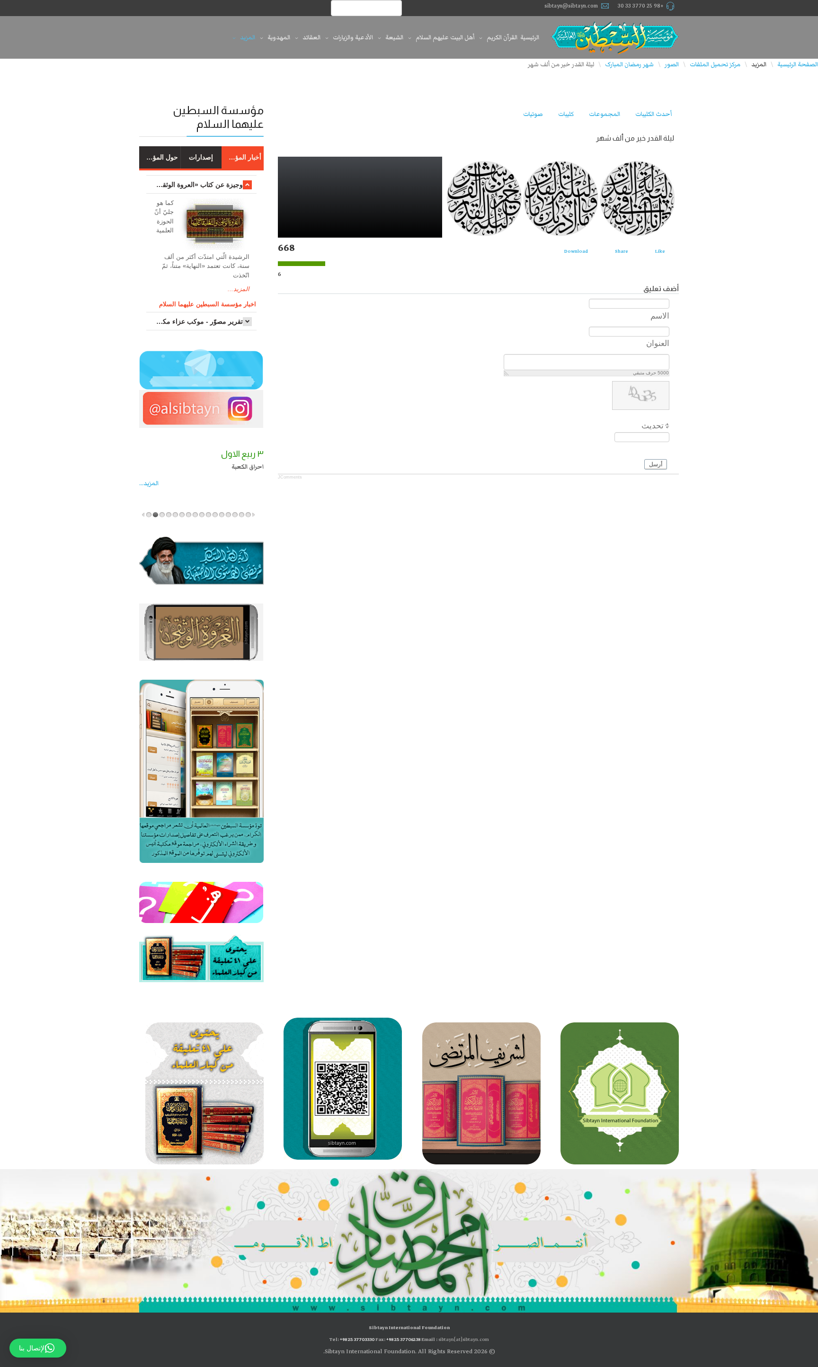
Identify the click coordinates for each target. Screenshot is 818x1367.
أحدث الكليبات (653, 114)
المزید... (149, 483)
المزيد (247, 37)
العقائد (311, 37)
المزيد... (238, 289)
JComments (290, 477)
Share (621, 251)
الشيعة (394, 37)
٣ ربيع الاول (242, 454)
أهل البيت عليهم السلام (445, 37)
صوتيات (533, 114)
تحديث (652, 425)
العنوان (657, 343)
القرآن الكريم (502, 37)
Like (660, 251)
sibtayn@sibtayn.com (571, 5)
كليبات (566, 114)
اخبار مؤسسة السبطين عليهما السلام (207, 304)
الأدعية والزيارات (353, 37)
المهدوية (278, 37)
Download (576, 251)
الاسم (659, 315)
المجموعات (604, 114)
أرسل (655, 464)
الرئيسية (529, 37)
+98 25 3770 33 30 (641, 5)
